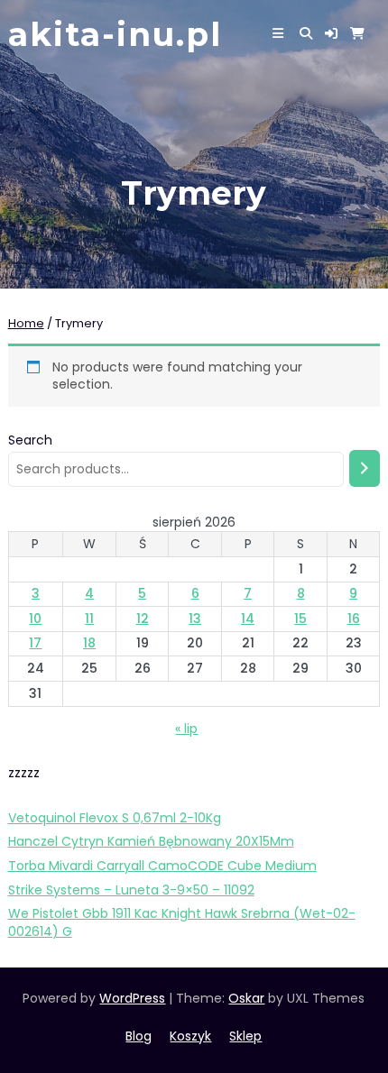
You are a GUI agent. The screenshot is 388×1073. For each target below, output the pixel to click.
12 (142, 619)
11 (89, 619)
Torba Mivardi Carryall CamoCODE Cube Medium (162, 866)
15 (300, 619)
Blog (138, 1036)
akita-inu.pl (115, 34)
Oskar (246, 998)
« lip (186, 729)
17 (35, 643)
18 (89, 643)
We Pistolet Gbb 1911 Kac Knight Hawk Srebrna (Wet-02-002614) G (182, 922)
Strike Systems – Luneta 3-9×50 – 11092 (131, 890)
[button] (331, 33)
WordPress (132, 998)
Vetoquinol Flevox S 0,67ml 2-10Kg (114, 818)
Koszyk (190, 1036)
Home (26, 323)
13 (195, 619)
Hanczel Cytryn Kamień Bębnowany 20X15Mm (151, 841)
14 (247, 619)
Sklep (245, 1036)
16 (353, 619)
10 (35, 619)
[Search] (364, 468)
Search (30, 440)
